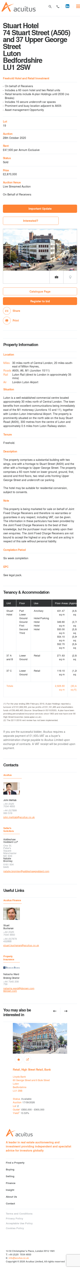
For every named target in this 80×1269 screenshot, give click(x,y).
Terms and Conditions (19, 1213)
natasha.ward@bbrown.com (11, 988)
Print (16, 320)
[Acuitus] (18, 7)
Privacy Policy (14, 1218)
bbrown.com (10, 990)
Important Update (40, 209)
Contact (58, 6)
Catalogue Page (40, 291)
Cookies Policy (15, 1228)
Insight (10, 1190)
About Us (11, 1196)
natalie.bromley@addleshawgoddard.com (11, 871)
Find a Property (15, 1162)
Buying (10, 1169)
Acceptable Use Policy (19, 1223)
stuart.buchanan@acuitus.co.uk (11, 945)
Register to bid (40, 301)
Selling (10, 1176)
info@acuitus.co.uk (19, 1258)
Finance (10, 1183)
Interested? (30, 221)
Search (50, 6)
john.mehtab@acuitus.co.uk (11, 817)
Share (16, 311)
